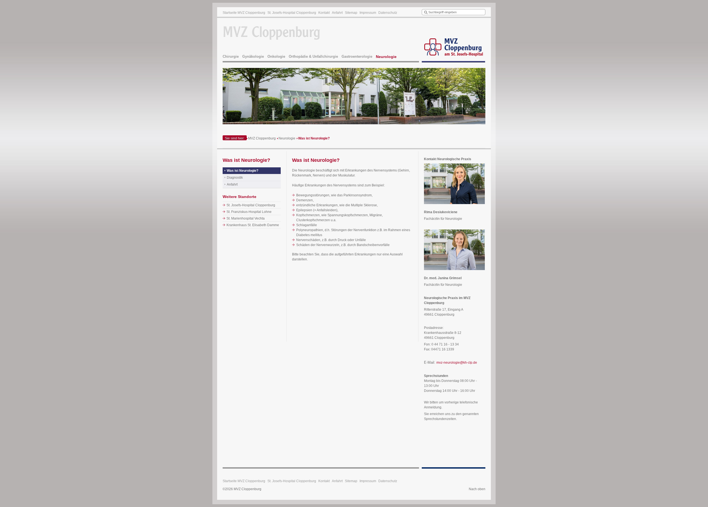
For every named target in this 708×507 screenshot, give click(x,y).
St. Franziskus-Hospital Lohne (249, 212)
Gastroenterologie (357, 56)
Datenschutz (387, 13)
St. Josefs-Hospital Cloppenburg (291, 13)
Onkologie (276, 56)
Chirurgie (231, 56)
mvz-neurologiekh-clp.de (456, 363)
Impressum (368, 13)
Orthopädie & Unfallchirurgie (313, 56)
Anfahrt (337, 13)
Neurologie (386, 56)
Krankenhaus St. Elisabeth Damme (253, 225)
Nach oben (477, 489)
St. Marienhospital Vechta (246, 218)
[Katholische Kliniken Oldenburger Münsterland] (453, 40)
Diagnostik (235, 177)
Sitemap (351, 13)
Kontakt (324, 13)
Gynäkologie (253, 56)
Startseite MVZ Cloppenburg (244, 13)
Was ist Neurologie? (314, 138)
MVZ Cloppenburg (262, 138)
